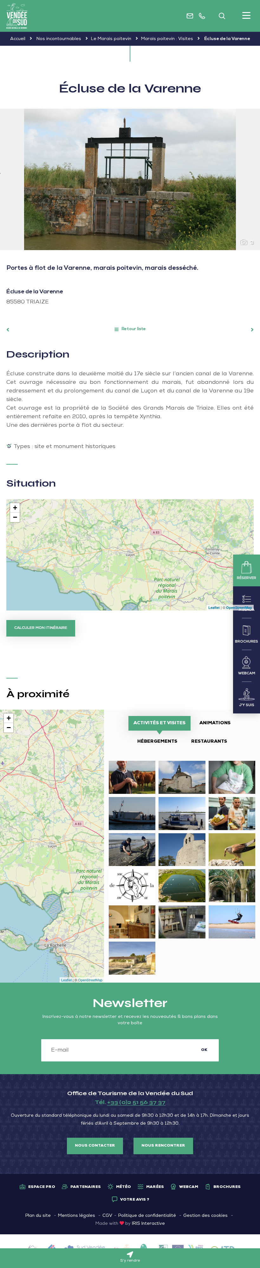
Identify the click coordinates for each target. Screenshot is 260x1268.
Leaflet (214, 607)
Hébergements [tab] (157, 742)
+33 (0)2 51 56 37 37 (136, 1102)
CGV (107, 1216)
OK (204, 1050)
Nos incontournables (58, 39)
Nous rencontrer (163, 1146)
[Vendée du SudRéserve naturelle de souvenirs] (17, 16)
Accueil (17, 39)
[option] (130, 179)
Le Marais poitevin (111, 39)
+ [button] (15, 508)
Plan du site (38, 1216)
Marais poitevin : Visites (167, 39)
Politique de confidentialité (147, 1216)
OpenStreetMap (239, 607)
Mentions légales (76, 1216)
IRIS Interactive (148, 1224)
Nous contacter (95, 1146)
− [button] (15, 517)
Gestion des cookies (205, 1216)
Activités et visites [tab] (159, 723)
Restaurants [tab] (209, 742)
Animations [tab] (215, 723)
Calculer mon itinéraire (40, 628)
